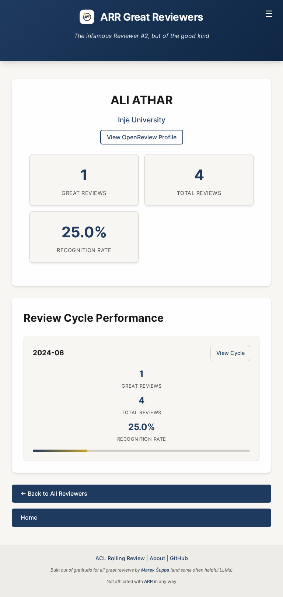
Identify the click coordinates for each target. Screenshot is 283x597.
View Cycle (230, 353)
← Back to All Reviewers (54, 493)
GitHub (179, 558)
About (157, 558)
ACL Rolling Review (120, 558)
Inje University (141, 119)
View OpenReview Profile (142, 137)
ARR (148, 581)
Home (29, 517)
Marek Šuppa (155, 570)
